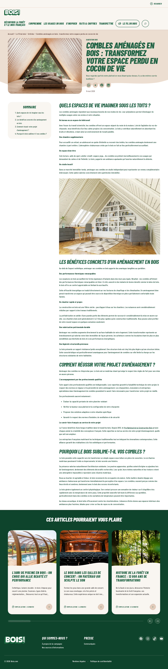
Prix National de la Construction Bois (138, 427)
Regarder (158, 3)
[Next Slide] (157, 621)
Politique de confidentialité (101, 661)
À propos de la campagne (52, 643)
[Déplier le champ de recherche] (145, 23)
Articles (31, 34)
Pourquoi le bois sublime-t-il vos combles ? (32, 134)
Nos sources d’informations (53, 647)
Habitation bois (92, 40)
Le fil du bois (130, 23)
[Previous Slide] (150, 621)
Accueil (11, 34)
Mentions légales (79, 661)
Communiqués (89, 643)
